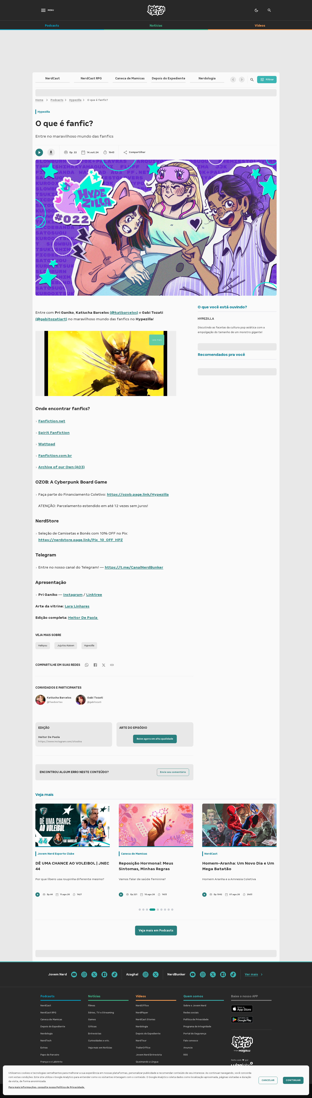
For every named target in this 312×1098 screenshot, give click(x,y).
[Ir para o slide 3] (147, 909)
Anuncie (188, 1047)
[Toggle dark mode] (256, 10)
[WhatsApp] (86, 665)
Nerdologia (46, 1033)
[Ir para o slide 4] (151, 909)
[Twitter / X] (103, 665)
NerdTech (45, 1040)
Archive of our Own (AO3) (61, 467)
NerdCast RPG (48, 1012)
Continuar (293, 1080)
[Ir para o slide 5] (156, 909)
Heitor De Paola (83, 618)
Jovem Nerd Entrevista (149, 1055)
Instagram (73, 595)
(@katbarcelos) (124, 312)
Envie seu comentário (173, 772)
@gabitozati (94, 702)
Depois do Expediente (52, 1026)
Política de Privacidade (196, 1019)
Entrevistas (94, 1033)
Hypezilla (75, 100)
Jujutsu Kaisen (65, 645)
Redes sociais (191, 1012)
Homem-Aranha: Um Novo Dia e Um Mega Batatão (155, 866)
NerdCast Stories (145, 1019)
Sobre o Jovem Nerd (194, 1005)
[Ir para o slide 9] (172, 909)
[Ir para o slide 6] (161, 909)
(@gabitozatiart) (51, 319)
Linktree (94, 595)
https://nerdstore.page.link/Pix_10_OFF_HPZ (80, 540)
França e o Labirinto (51, 1062)
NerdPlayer (142, 1012)
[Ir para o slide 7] (165, 909)
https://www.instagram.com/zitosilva (60, 741)
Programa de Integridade (197, 1026)
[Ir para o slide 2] (143, 909)
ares (85, 606)
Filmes (91, 1005)
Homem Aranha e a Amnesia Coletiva (145, 879)
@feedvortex (54, 702)
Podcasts (57, 100)
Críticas (92, 1026)
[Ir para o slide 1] (140, 909)
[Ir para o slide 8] (169, 909)
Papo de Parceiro (49, 1055)
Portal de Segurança (194, 1033)
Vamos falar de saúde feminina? (58, 879)
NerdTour (141, 1040)
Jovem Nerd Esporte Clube (222, 853)
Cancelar (268, 1080)
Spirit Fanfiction (54, 433)
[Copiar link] (112, 665)
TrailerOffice (143, 1047)
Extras (44, 1047)
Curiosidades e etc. (99, 1040)
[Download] (51, 152)
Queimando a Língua (147, 1062)
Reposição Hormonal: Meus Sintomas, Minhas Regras (62, 866)
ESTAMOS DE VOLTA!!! (218, 879)
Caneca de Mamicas (51, 853)
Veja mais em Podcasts (156, 930)
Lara (69, 606)
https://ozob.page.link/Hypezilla (138, 494)
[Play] (39, 152)
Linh (77, 606)
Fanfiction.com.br (55, 456)
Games (92, 1019)
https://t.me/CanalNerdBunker (134, 567)
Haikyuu (42, 645)
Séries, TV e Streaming (101, 1012)
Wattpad (46, 444)
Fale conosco (190, 1040)
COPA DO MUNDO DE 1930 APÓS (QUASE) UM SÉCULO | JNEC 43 (232, 866)
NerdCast (127, 853)
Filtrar (270, 79)
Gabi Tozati (95, 697)
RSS (185, 1055)
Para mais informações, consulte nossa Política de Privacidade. (46, 1087)
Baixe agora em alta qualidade (155, 739)
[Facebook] (95, 665)
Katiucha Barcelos (59, 697)
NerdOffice (142, 1005)
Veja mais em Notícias (100, 1047)
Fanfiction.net (51, 421)
